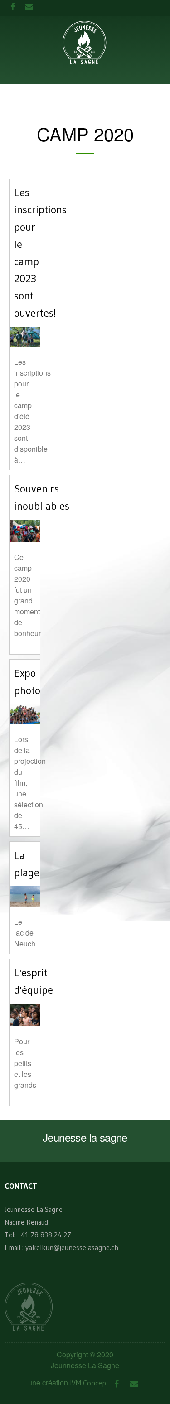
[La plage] (25, 895)
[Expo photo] (25, 713)
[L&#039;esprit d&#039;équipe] (25, 1013)
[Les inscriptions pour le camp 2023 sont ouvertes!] (25, 335)
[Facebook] (117, 1384)
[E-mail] (134, 1384)
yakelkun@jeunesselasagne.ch (71, 1247)
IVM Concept (89, 1382)
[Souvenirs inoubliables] (25, 529)
